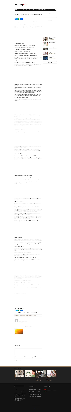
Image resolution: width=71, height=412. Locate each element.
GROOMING (23, 9)
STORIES (49, 9)
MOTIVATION (32, 9)
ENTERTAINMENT (28, 9)
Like (20, 312)
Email (24, 356)
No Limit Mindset (31, 315)
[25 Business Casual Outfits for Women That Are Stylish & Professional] (19, 373)
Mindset (22, 315)
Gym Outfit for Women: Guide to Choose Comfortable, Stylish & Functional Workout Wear (40, 379)
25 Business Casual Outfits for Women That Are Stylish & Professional (35, 389)
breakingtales (17, 315)
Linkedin (32, 312)
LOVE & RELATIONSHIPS (40, 9)
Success (34, 315)
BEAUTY (26, 377)
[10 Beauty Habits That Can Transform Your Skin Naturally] (45, 43)
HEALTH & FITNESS (51, 53)
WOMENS (45, 9)
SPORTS (36, 9)
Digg (36, 312)
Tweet (24, 312)
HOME (16, 9)
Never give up (27, 315)
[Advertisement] (28, 35)
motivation (24, 315)
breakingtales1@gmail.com (18, 400)
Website (35, 356)
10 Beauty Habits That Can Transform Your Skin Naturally (34, 392)
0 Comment (18, 379)
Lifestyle (19, 9)
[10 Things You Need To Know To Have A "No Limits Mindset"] (19, 331)
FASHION (50, 39)
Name (15, 356)
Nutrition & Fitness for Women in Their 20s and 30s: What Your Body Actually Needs (51, 379)
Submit (28, 312)
